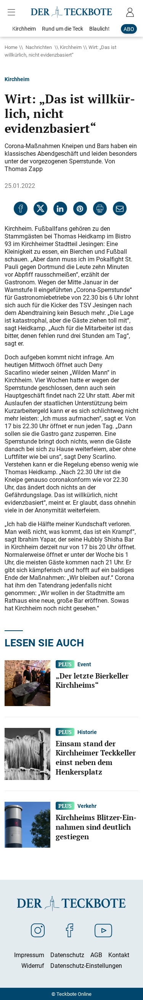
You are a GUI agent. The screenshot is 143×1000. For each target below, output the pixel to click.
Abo (129, 29)
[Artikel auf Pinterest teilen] (80, 208)
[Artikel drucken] (100, 208)
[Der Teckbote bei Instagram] (38, 930)
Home (11, 47)
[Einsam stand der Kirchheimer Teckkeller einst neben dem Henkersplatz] (27, 753)
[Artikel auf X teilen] (40, 208)
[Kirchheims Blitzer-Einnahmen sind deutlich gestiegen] (27, 824)
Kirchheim (71, 47)
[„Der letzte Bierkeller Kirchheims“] (27, 682)
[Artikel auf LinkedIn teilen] (60, 208)
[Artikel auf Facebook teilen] (20, 208)
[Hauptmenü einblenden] (13, 12)
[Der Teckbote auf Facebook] (69, 930)
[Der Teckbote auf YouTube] (103, 930)
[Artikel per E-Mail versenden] (120, 208)
